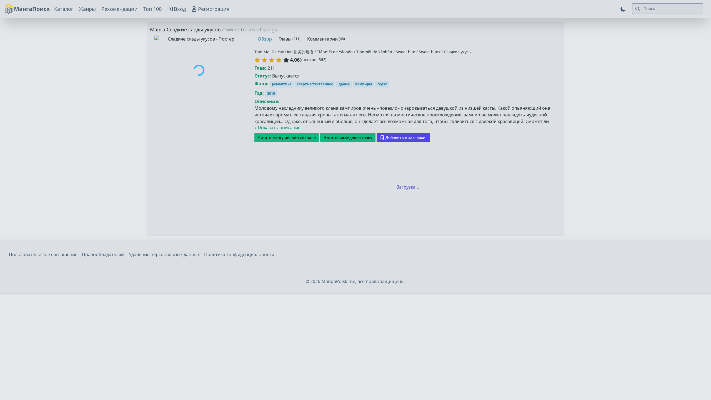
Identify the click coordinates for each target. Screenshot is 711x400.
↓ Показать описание (277, 127)
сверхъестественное (315, 84)
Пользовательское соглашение (43, 254)
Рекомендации (119, 9)
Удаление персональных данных (164, 254)
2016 (271, 93)
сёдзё (382, 84)
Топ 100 (152, 9)
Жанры (87, 9)
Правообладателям (103, 254)
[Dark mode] (623, 8)
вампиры (363, 84)
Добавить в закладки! (406, 137)
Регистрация (213, 9)
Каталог (63, 9)
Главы (290, 39)
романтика (281, 84)
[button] (271, 60)
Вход (180, 9)
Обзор (265, 39)
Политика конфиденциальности (239, 254)
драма (344, 84)
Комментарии (326, 39)
